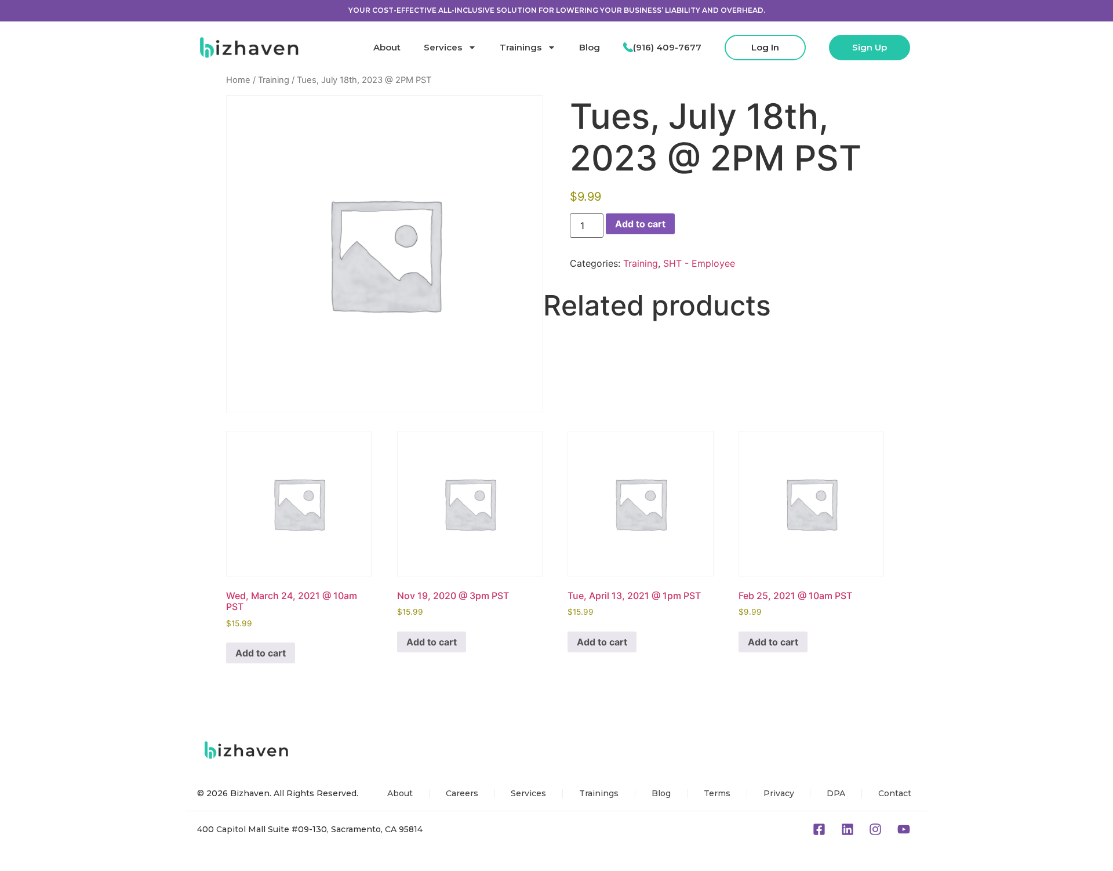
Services (443, 47)
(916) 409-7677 (667, 47)
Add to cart (640, 224)
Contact (894, 793)
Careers (462, 793)
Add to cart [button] (260, 653)
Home (238, 80)
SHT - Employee (699, 263)
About (387, 47)
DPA (836, 793)
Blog (589, 47)
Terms (717, 793)
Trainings (520, 47)
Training (273, 80)
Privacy (778, 793)
